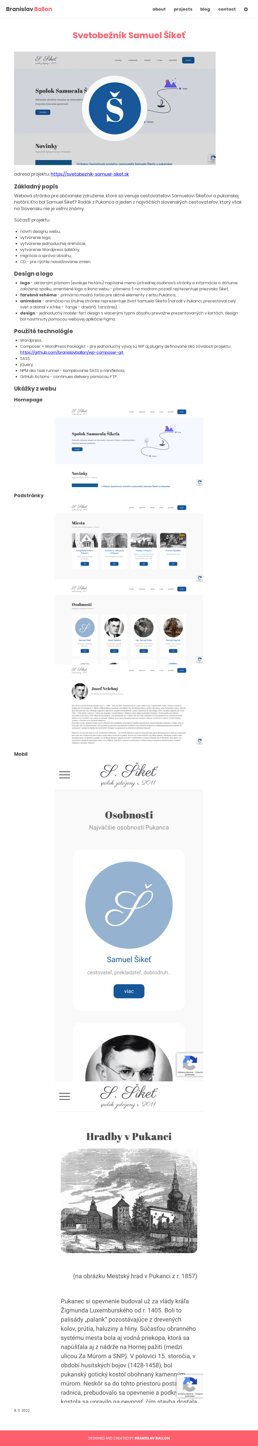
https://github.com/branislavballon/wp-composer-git (71, 352)
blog (205, 9)
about (159, 9)
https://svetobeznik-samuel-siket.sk (90, 174)
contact (227, 9)
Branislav (29, 9)
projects (183, 9)
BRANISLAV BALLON (152, 1438)
